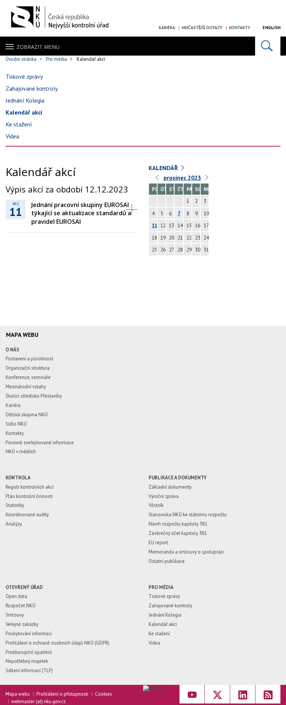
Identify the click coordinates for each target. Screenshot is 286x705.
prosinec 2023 (182, 177)
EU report (158, 542)
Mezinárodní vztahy (26, 386)
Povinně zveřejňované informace (40, 442)
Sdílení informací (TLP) (29, 670)
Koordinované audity (27, 514)
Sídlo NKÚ (16, 424)
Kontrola (18, 477)
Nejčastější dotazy (202, 27)
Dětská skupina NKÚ (27, 414)
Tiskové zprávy (24, 76)
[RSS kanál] (267, 694)
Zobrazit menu (38, 46)
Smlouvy (15, 615)
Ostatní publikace (167, 561)
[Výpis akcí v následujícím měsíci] (207, 179)
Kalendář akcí (24, 112)
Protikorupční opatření (29, 652)
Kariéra (167, 27)
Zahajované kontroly (32, 88)
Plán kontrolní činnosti (29, 496)
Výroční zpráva (164, 496)
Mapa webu (18, 694)
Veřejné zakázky (22, 624)
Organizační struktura (28, 368)
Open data (16, 596)
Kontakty (239, 27)
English (271, 27)
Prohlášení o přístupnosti (62, 694)
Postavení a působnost (29, 358)
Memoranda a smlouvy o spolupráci (186, 552)
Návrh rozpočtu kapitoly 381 (178, 524)
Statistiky (15, 505)
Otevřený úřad (24, 587)
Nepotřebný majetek (27, 661)
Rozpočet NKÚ (20, 605)
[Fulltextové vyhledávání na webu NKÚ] (267, 46)
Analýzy (14, 524)
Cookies (103, 694)
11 (154, 225)
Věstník (156, 505)
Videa (12, 136)
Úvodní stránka (21, 59)
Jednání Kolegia (25, 100)
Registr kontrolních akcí (30, 487)
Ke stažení (19, 124)
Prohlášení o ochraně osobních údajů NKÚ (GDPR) (57, 643)
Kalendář (163, 168)
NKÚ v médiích (21, 451)
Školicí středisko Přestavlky (34, 396)
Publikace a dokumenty (178, 477)
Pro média (56, 59)
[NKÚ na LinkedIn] (242, 694)
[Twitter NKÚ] (217, 694)
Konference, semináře (28, 377)
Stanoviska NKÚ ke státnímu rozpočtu (188, 514)
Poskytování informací (29, 633)
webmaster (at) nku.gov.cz (38, 701)
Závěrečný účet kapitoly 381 (178, 533)
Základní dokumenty (170, 487)
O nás (12, 350)
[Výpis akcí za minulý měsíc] (157, 179)
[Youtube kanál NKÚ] (191, 694)
